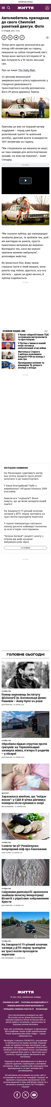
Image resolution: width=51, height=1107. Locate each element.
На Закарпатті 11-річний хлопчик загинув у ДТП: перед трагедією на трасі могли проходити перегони (24, 513)
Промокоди (41, 1009)
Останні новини (16, 467)
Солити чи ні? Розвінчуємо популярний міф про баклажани (24, 847)
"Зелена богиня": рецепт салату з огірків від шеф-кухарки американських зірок (23, 539)
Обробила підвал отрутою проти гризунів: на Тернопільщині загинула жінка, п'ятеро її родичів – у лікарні (25, 749)
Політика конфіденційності (34, 1002)
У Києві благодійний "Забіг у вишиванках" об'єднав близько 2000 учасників (25, 488)
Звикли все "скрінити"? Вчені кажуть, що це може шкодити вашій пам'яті (25, 501)
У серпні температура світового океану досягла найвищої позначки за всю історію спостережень (25, 526)
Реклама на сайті (11, 1002)
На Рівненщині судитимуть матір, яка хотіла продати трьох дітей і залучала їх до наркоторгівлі (23, 476)
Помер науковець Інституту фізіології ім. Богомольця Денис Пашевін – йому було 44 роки (24, 698)
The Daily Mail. (26, 70)
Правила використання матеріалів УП (25, 1006)
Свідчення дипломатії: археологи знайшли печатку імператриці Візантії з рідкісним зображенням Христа (25, 897)
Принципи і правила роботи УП (19, 1009)
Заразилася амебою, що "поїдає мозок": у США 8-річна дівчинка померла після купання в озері (24, 800)
